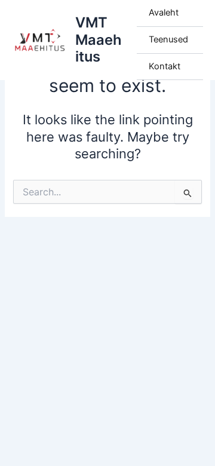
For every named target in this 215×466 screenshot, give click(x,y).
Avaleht (164, 12)
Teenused (168, 39)
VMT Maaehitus (98, 39)
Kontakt (164, 66)
